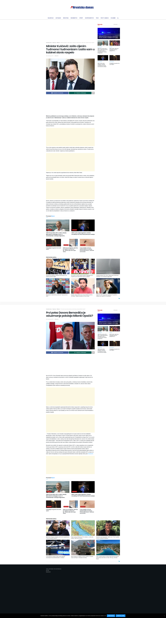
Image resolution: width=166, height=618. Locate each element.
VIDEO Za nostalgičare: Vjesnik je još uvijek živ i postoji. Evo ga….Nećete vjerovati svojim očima (70, 249)
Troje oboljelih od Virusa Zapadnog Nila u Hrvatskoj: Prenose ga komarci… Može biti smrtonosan (87, 249)
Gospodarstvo (89, 18)
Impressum (48, 572)
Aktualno (58, 18)
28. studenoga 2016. (50, 55)
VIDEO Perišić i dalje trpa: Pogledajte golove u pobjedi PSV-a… (114, 49)
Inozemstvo (74, 18)
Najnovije (50, 18)
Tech (97, 18)
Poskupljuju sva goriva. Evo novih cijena (53, 248)
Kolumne (113, 18)
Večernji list (90, 454)
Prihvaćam (111, 615)
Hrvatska (66, 18)
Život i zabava (105, 18)
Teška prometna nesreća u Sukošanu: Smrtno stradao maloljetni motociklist (108, 36)
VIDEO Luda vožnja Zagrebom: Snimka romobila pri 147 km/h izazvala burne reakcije (83, 233)
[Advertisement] (70, 33)
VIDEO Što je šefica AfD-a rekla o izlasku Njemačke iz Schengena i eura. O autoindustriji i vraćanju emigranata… (56, 234)
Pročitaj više (120, 615)
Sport (81, 18)
